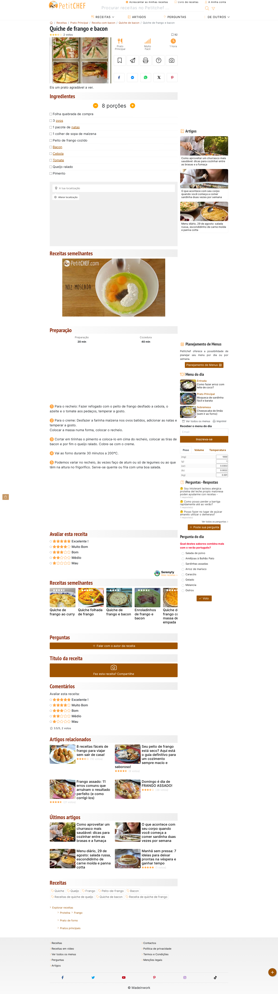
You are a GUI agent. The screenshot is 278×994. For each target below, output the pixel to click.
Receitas (103, 17)
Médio (76, 558)
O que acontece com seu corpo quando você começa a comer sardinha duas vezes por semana (159, 832)
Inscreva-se (204, 439)
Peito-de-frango (113, 891)
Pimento (59, 173)
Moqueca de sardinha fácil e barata (210, 399)
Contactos (149, 943)
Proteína (65, 912)
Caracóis (190, 574)
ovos (59, 121)
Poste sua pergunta (206, 527)
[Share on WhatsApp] (145, 77)
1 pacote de (66, 127)
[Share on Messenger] (132, 77)
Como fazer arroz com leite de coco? (210, 386)
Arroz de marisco (196, 569)
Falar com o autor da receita (115, 646)
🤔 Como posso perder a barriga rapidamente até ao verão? (200, 503)
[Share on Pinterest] (172, 77)
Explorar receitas (62, 907)
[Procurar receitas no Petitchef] (207, 8)
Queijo (74, 891)
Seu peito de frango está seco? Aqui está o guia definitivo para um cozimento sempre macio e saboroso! (145, 756)
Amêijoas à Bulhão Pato (199, 558)
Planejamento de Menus (202, 365)
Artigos (138, 17)
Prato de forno (69, 920)
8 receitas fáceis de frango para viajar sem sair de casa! (92, 750)
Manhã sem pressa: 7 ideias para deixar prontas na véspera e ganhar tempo (159, 857)
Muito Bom (79, 547)
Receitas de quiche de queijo (74, 897)
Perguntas (176, 17)
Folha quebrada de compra (73, 114)
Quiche (59, 891)
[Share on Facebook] (119, 77)
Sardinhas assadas (196, 563)
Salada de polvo (195, 553)
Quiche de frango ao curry (62, 612)
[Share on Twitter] (158, 77)
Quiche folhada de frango (90, 612)
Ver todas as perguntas (214, 521)
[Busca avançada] (213, 8)
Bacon (57, 147)
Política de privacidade (157, 948)
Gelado (189, 579)
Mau (74, 563)
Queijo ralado (63, 167)
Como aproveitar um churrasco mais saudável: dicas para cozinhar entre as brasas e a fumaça (93, 832)
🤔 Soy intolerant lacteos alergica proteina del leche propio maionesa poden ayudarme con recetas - (201, 491)
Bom (75, 552)
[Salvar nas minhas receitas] (120, 60)
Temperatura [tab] (217, 450)
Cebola (58, 154)
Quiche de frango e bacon (118, 612)
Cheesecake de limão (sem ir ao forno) (210, 412)
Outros (189, 590)
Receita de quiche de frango (148, 897)
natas (75, 127)
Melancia (190, 585)
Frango (90, 891)
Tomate (58, 160)
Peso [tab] (186, 450)
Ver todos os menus (197, 421)
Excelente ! (79, 541)
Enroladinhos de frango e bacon (145, 614)
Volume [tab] (199, 450)
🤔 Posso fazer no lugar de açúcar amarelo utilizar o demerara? (201, 513)
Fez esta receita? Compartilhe (113, 674)
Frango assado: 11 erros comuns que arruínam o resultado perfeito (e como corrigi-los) (93, 790)
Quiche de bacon (111, 897)
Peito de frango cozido (70, 140)
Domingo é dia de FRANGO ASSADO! (157, 784)
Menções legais (152, 959)
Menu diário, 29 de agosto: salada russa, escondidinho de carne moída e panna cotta (94, 859)
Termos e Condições (155, 954)
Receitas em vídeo (63, 948)
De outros (216, 17)
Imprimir (221, 421)
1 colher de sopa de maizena (74, 134)
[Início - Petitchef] (51, 22)
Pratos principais (70, 928)
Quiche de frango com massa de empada (172, 616)
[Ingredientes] (5, 497)
